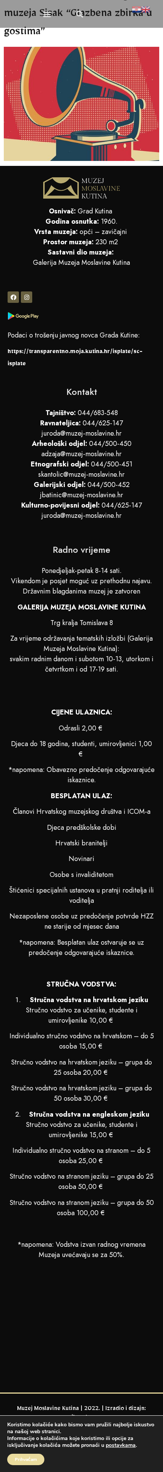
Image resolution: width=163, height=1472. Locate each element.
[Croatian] (136, 10)
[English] (145, 10)
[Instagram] (26, 297)
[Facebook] (13, 297)
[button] (47, 14)
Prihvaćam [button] (26, 1459)
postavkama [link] (121, 1445)
